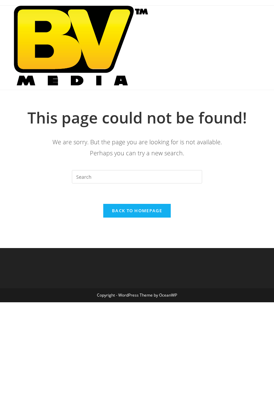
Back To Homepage (137, 211)
